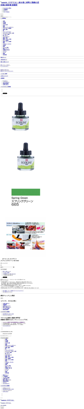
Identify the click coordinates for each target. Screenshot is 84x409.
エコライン (21, 290)
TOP (4, 290)
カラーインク (16, 290)
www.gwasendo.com (6, 325)
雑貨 (6, 291)
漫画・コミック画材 (9, 290)
